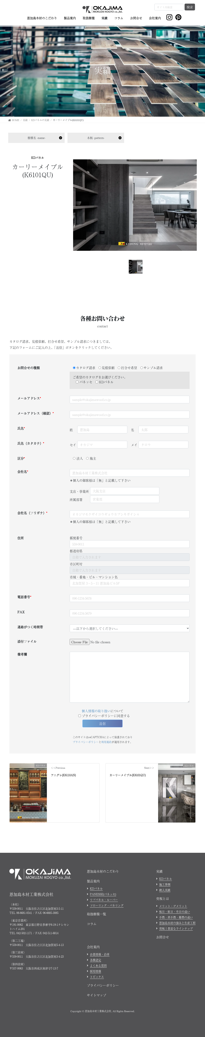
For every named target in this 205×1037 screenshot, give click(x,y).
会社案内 (93, 946)
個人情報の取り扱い (96, 710)
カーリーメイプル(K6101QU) (128, 775)
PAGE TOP (196, 1002)
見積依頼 (108, 367)
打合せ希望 (129, 367)
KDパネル (37, 158)
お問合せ (162, 937)
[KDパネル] (28, 776)
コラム (91, 923)
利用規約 (106, 742)
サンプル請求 (153, 367)
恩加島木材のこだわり (103, 871)
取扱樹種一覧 (96, 914)
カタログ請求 (85, 367)
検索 (190, 7)
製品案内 (93, 881)
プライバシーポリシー (86, 742)
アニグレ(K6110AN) (63, 775)
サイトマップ (96, 995)
